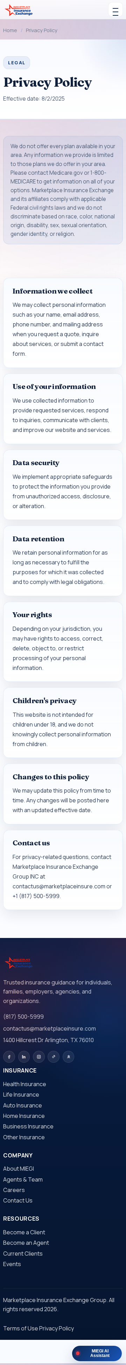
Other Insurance (24, 1137)
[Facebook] (9, 1057)
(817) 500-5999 (23, 1016)
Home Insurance (24, 1116)
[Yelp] (69, 1057)
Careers (14, 1190)
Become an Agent (26, 1243)
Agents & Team (23, 1179)
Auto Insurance (22, 1105)
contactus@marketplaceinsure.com (49, 1028)
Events (12, 1264)
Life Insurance (21, 1094)
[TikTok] (53, 1057)
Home (10, 30)
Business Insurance (28, 1126)
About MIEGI (18, 1168)
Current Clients (23, 1253)
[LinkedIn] (24, 1057)
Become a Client (24, 1232)
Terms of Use (20, 1328)
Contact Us (18, 1200)
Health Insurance (24, 1084)
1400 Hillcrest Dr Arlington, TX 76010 (48, 1040)
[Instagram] (39, 1057)
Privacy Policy (56, 1328)
